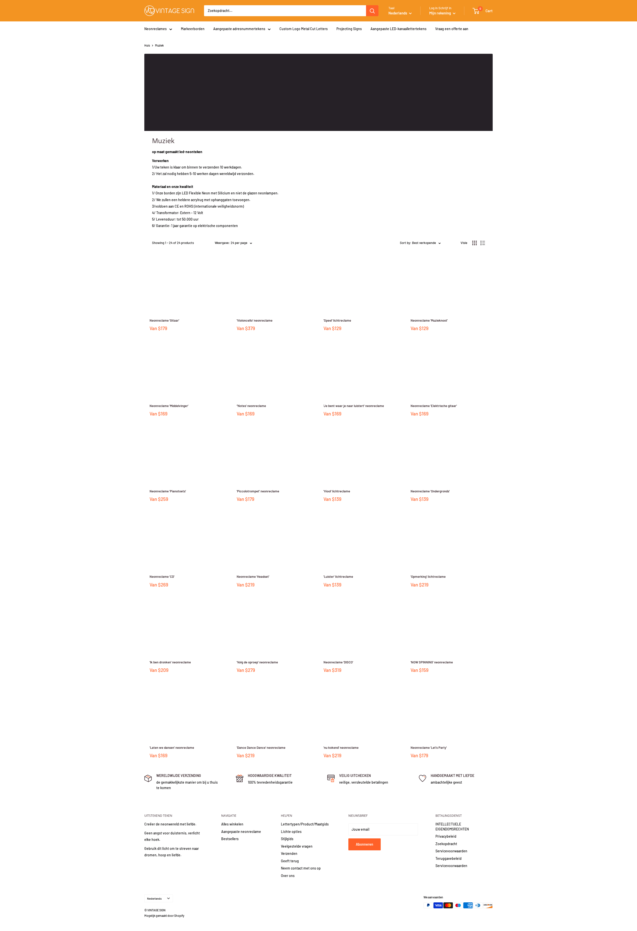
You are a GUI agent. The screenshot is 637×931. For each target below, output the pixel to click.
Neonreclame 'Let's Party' (429, 748)
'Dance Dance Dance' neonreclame (261, 748)
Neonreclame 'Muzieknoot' (429, 320)
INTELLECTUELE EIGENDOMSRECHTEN (452, 826)
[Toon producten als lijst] (482, 243)
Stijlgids (287, 839)
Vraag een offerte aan (451, 29)
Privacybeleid (445, 836)
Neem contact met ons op (301, 868)
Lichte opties (291, 831)
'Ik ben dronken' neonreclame (170, 662)
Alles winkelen (232, 824)
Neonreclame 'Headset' (253, 577)
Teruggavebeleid (448, 858)
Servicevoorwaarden (451, 851)
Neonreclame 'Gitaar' (164, 320)
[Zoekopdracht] (372, 10)
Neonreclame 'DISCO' (338, 662)
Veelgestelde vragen (297, 846)
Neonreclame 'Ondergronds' (430, 491)
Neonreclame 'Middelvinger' (169, 406)
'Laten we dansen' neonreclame (172, 748)
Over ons (288, 875)
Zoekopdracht (446, 844)
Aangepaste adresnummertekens (239, 29)
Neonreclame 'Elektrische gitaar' (434, 406)
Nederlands (154, 898)
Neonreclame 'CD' (162, 577)
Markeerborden (193, 29)
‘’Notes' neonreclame (251, 406)
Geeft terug (290, 861)
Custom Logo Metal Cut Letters (303, 29)
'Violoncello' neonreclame (254, 320)
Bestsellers (230, 839)
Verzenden (289, 853)
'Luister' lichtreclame (338, 577)
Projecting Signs (349, 29)
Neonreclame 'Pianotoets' (168, 491)
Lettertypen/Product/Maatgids (305, 824)
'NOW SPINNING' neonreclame (432, 662)
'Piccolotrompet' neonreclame (258, 491)
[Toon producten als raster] (474, 243)
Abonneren (364, 844)
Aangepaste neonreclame (241, 831)
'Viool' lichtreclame (336, 491)
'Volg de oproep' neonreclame (257, 662)
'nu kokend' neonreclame (341, 748)
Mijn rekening (440, 13)
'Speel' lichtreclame (337, 320)
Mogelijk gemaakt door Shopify (164, 915)
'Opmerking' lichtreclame (428, 577)
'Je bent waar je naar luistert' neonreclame (353, 406)
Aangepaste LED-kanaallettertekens (398, 29)
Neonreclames (155, 29)
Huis (147, 45)
